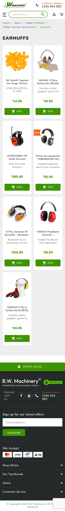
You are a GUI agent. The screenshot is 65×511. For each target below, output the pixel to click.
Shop (17, 23)
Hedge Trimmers (35, 23)
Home (6, 23)
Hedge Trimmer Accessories (19, 27)
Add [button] (19, 111)
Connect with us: (9, 396)
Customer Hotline (52, 3)
